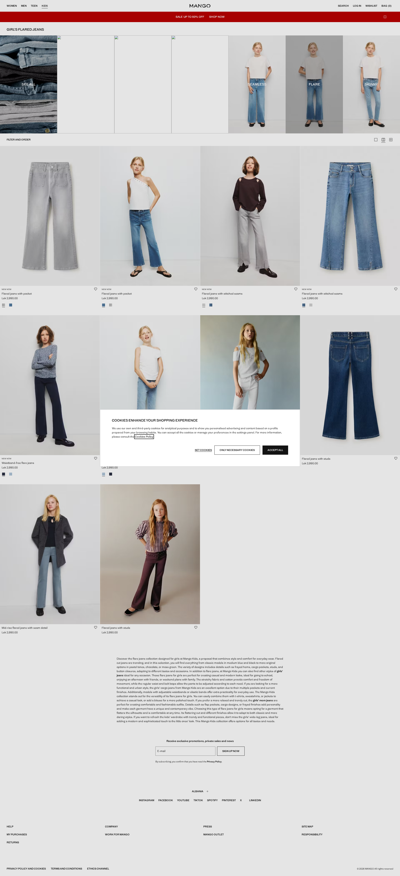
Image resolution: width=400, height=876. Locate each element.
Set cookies (203, 450)
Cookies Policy (144, 436)
